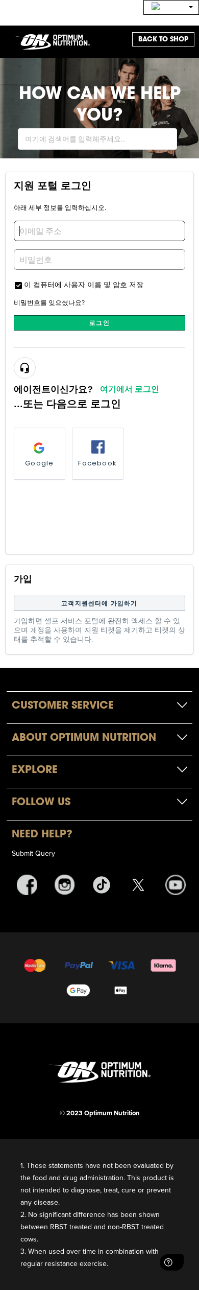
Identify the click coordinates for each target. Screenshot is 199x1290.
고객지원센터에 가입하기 (99, 603)
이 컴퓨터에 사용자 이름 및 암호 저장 (83, 284)
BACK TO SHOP (163, 39)
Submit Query (33, 853)
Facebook (97, 463)
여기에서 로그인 (129, 389)
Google (39, 463)
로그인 (99, 322)
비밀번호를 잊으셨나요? (49, 302)
